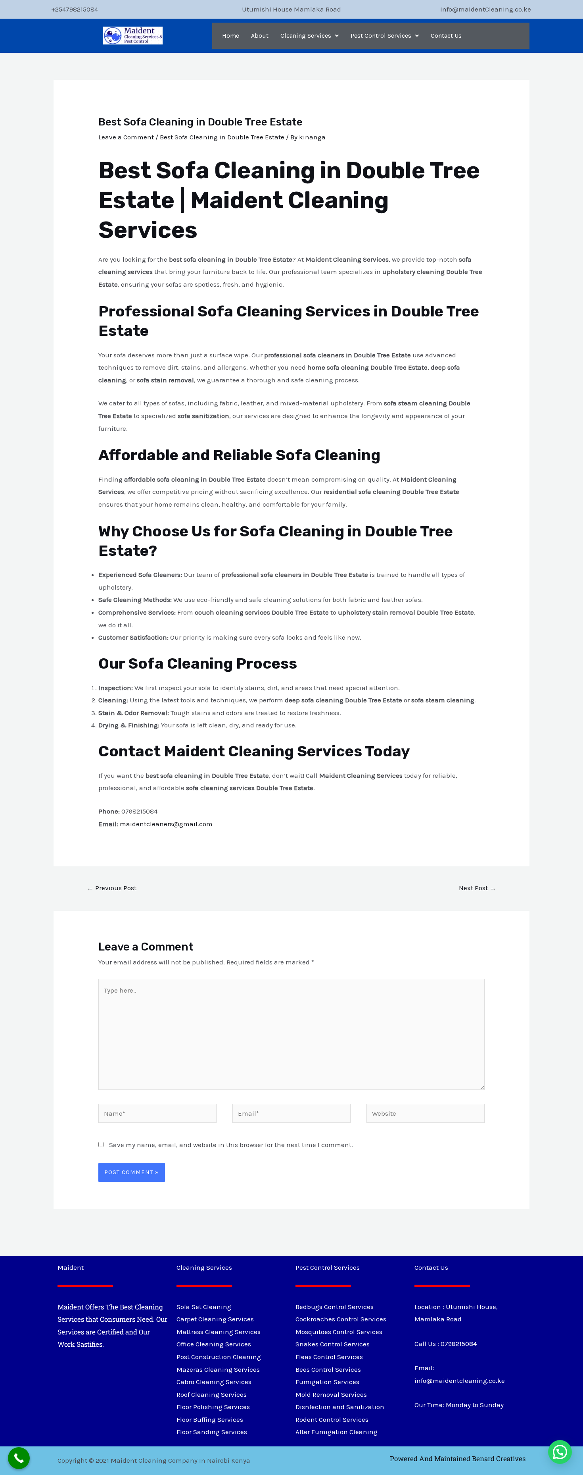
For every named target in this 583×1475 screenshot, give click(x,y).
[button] (309, 36)
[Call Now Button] (19, 1458)
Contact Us (446, 35)
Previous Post (111, 888)
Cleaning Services (305, 35)
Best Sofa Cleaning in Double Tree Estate (222, 137)
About (259, 35)
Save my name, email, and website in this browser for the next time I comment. (231, 1145)
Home (230, 35)
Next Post (477, 888)
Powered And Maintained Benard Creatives (457, 1458)
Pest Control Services (381, 35)
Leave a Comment (126, 137)
